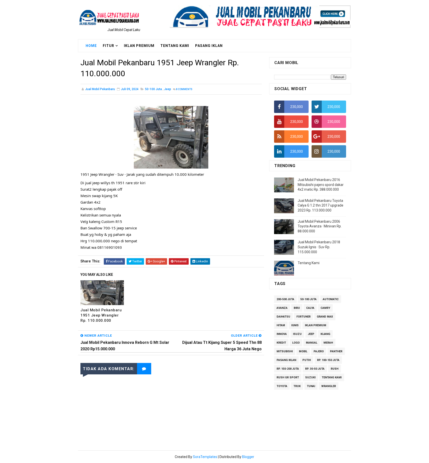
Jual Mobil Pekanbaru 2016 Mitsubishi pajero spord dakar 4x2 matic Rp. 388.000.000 (321, 184)
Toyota (282, 386)
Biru (297, 308)
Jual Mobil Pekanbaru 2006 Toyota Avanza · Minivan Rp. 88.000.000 (320, 226)
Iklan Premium (139, 46)
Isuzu (297, 334)
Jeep (167, 89)
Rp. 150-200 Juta (288, 368)
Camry (325, 308)
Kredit (281, 342)
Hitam (281, 325)
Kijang (325, 334)
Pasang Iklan (209, 46)
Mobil (303, 351)
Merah (328, 342)
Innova (282, 334)
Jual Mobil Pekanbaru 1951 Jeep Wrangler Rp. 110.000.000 (101, 315)
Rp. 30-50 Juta (314, 368)
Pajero (319, 351)
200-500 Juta (285, 299)
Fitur (108, 46)
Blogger (248, 457)
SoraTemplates (205, 457)
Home (91, 46)
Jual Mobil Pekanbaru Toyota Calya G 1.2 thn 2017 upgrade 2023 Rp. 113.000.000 (320, 205)
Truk (297, 386)
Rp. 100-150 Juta (328, 360)
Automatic (331, 299)
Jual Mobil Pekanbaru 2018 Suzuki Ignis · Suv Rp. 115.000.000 (319, 247)
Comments (184, 89)
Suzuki (310, 377)
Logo (296, 342)
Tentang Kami (174, 46)
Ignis (295, 325)
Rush (334, 368)
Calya (310, 308)
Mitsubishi (285, 351)
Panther (336, 351)
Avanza (282, 308)
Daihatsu (283, 316)
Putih (306, 360)
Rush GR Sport (288, 377)
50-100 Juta (153, 89)
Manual (311, 342)
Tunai (311, 386)
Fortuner (303, 316)
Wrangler (328, 386)
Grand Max (325, 316)
